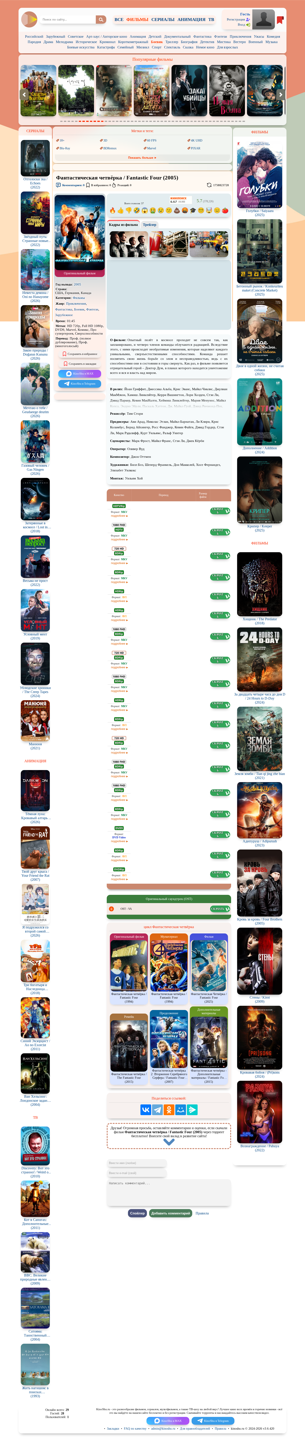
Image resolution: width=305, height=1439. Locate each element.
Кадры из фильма (123, 225)
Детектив (207, 42)
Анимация (138, 36)
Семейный (125, 47)
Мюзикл (142, 47)
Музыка (271, 42)
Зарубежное (64, 315)
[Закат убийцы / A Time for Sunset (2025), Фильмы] (113, 115)
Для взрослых (227, 47)
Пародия (34, 42)
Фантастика (202, 36)
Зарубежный (55, 36)
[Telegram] (157, 1109)
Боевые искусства (80, 47)
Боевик (157, 42)
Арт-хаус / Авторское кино (106, 36)
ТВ (211, 19)
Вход (241, 24)
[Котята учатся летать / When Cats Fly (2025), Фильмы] (76, 115)
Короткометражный (133, 42)
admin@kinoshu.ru (163, 1428)
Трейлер (149, 225)
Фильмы (79, 298)
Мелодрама (64, 42)
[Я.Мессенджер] (192, 1109)
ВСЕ (119, 19)
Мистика (224, 42)
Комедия (273, 36)
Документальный (177, 36)
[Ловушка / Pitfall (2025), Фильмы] (227, 115)
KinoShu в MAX (83, 373)
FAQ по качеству (135, 1428)
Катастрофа (106, 47)
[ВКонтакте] (145, 1109)
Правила (202, 1213)
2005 (77, 284)
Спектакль (172, 47)
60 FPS (152, 140)
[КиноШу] (29, 19)
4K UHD (196, 140)
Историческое (86, 42)
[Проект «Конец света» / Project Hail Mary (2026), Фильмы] (189, 115)
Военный (256, 42)
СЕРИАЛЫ (163, 19)
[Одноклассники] (169, 1109)
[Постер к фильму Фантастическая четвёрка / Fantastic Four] (80, 269)
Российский (34, 36)
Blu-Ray (65, 148)
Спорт (156, 47)
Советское (76, 36)
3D (105, 140)
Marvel (151, 148)
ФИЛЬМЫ (137, 19)
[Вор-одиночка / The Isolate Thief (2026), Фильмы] (264, 115)
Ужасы (259, 36)
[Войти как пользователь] (263, 19)
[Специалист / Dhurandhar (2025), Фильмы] (38, 115)
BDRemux (110, 148)
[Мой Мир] (180, 1109)
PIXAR (195, 148)
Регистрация (236, 19)
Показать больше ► (142, 157)
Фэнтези (220, 36)
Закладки (113, 1428)
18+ (62, 140)
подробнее (118, 515)
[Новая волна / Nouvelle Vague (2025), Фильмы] (151, 115)
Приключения (240, 36)
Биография (189, 42)
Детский (154, 36)
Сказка (188, 47)
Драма (48, 42)
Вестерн (239, 42)
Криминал (107, 42)
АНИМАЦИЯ (191, 19)
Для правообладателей (195, 1428)
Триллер (171, 42)
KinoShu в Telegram (83, 383)
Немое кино (205, 47)
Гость (245, 14)
